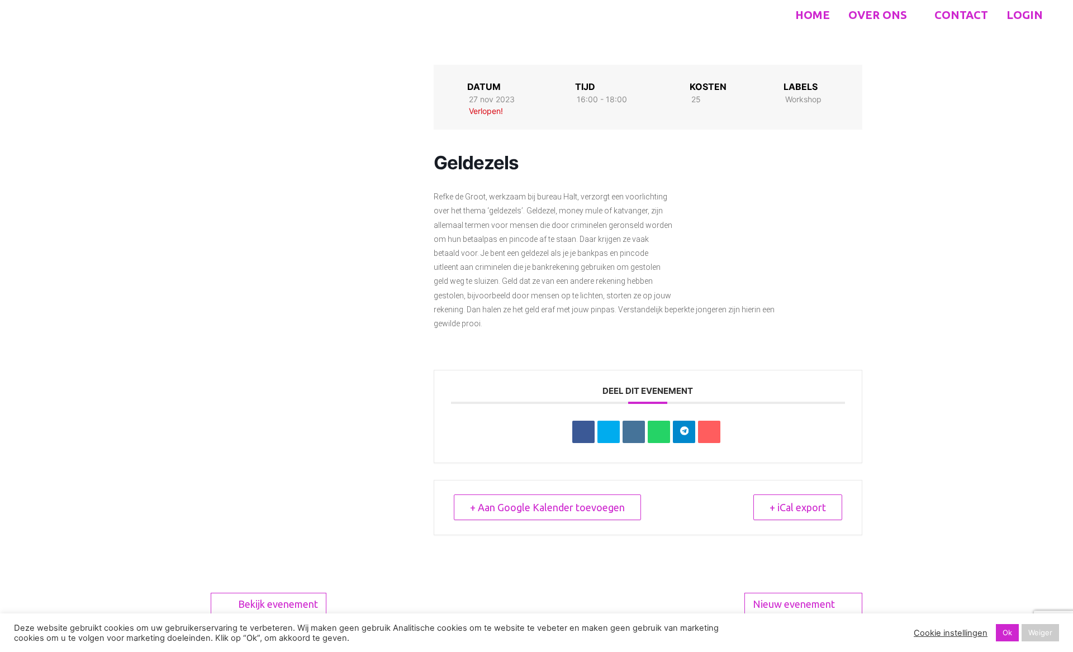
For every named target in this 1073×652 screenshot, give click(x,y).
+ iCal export (798, 507)
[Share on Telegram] (684, 432)
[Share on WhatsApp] (659, 432)
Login (1024, 14)
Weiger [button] (1040, 632)
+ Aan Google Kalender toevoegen (547, 507)
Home (812, 14)
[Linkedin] (634, 432)
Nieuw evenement (794, 604)
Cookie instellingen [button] (950, 633)
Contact (961, 14)
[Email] (709, 432)
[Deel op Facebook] (583, 432)
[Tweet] (608, 432)
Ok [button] (1007, 632)
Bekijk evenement (278, 604)
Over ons (879, 14)
